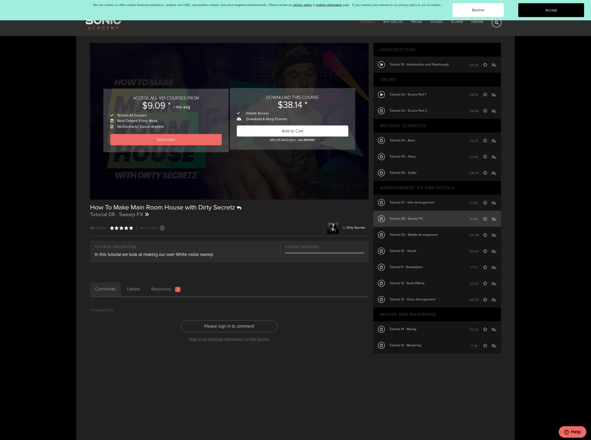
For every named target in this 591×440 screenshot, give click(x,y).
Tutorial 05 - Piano (402, 157)
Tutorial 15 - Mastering (405, 345)
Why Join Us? (393, 22)
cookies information (329, 5)
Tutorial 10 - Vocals (402, 251)
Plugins (457, 22)
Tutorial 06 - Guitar (403, 173)
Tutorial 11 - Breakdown (406, 267)
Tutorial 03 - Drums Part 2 (408, 111)
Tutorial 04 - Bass (402, 140)
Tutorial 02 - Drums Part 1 (407, 94)
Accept (551, 10)
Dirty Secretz (356, 228)
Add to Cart (292, 130)
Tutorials (367, 22)
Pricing (416, 22)
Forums (477, 22)
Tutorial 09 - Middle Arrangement (413, 235)
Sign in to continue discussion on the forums (229, 338)
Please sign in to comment (229, 326)
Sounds (437, 22)
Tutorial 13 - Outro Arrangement (412, 299)
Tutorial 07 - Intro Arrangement (411, 202)
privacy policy (302, 5)
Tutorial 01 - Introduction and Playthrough (419, 64)
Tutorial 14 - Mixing (402, 329)
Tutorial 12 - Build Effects (407, 283)
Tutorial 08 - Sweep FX (405, 219)
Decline (478, 10)
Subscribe (166, 139)
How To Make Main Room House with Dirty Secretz (163, 207)
